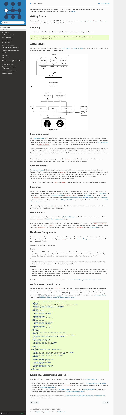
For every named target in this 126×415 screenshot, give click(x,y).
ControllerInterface (57, 195)
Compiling (5, 30)
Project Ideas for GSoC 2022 (9, 71)
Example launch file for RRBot (75, 391)
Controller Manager (39, 138)
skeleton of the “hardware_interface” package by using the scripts (85, 395)
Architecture (5, 32)
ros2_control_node (102, 142)
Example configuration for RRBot (96, 383)
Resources (4, 55)
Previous (35, 402)
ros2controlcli (94, 227)
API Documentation (7, 37)
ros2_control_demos (100, 295)
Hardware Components (8, 35)
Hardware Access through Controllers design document (84, 280)
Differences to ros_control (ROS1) (11, 47)
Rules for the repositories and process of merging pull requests (12, 61)
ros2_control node (88, 389)
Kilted (74, 11)
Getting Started (6, 27)
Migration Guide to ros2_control (10, 50)
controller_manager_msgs (54, 219)
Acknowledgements (7, 73)
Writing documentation (8, 64)
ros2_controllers (6, 42)
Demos (4, 52)
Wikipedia (103, 193)
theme (47, 412)
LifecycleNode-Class (67, 199)
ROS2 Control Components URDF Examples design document (57, 297)
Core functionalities (7, 40)
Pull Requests (5, 57)
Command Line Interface (8, 45)
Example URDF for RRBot (47, 387)
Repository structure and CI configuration (9, 67)
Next (105, 402)
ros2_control (66, 48)
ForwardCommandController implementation (80, 197)
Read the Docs (61, 412)
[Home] (30, 3)
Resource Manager (38, 170)
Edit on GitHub (104, 3)
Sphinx (38, 412)
